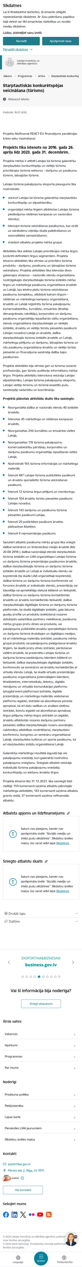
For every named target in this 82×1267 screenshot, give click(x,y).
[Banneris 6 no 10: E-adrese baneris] (41, 962)
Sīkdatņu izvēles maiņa (20, 1139)
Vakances (11, 1034)
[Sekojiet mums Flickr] (32, 1214)
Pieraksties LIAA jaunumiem (23, 1128)
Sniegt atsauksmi (41, 1004)
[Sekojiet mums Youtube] (40, 1214)
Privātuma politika (17, 1094)
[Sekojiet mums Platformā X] (23, 1215)
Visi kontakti (23, 1190)
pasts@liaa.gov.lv (19, 1164)
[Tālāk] (73, 962)
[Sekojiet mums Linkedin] (15, 1215)
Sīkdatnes (62, 843)
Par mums (12, 1068)
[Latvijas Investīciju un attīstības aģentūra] (39, 67)
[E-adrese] (11, 1178)
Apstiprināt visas (60, 41)
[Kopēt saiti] (68, 813)
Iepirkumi (11, 1045)
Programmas (13, 1056)
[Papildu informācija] (22, 1178)
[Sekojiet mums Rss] (49, 1214)
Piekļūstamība (14, 1106)
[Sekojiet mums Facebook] (6, 1215)
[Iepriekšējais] (9, 962)
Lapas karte (12, 1117)
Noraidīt (21, 41)
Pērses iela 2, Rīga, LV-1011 (26, 1170)
